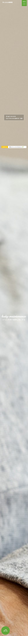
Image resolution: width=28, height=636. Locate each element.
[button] (24, 3)
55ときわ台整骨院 (7, 2)
